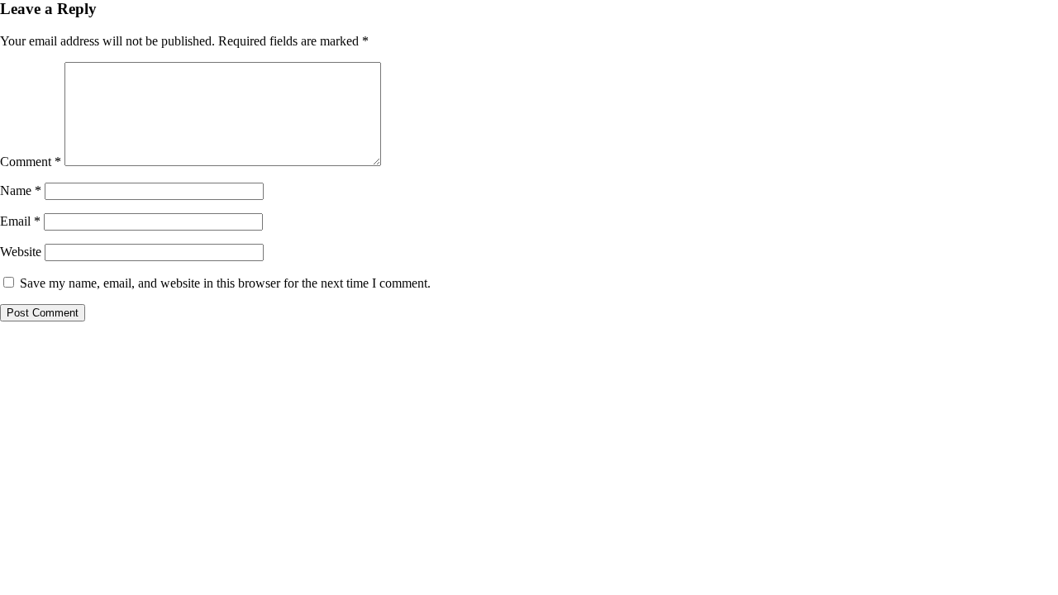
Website (20, 252)
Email (20, 221)
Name (20, 190)
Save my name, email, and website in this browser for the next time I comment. (225, 283)
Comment (30, 162)
